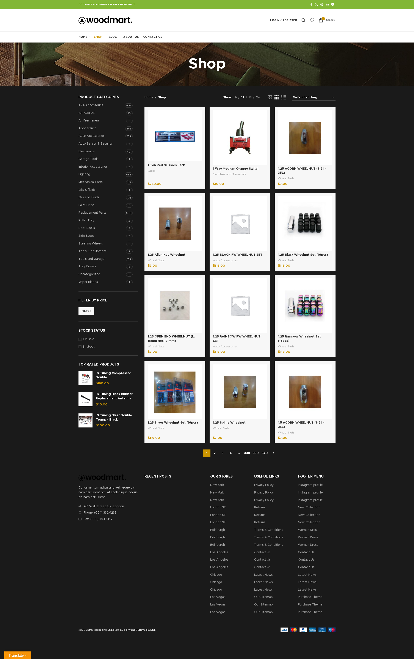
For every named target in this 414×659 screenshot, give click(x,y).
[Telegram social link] (333, 5)
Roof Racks (86, 228)
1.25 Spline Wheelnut (229, 422)
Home (148, 97)
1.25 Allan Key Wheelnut (166, 254)
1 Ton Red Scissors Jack (166, 165)
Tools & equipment (92, 251)
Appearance (87, 128)
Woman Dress (308, 529)
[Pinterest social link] (322, 5)
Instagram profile (310, 485)
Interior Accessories (93, 166)
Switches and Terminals (229, 174)
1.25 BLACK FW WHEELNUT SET (237, 254)
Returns (259, 507)
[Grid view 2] (270, 97)
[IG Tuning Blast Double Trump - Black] (85, 420)
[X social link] (316, 5)
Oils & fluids (87, 189)
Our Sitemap (263, 597)
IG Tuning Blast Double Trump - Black (114, 417)
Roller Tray (86, 220)
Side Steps (86, 235)
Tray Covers (87, 266)
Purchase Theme (310, 597)
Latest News (263, 574)
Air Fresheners (89, 120)
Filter (86, 311)
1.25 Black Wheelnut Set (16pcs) (303, 254)
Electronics (86, 151)
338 (247, 453)
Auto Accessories (91, 135)
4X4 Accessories (90, 105)
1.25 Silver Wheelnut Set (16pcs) (173, 422)
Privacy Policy (264, 485)
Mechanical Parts (90, 182)
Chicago (216, 574)
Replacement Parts (92, 212)
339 (256, 453)
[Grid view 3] (276, 97)
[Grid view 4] (283, 97)
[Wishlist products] (312, 20)
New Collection (309, 507)
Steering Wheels (90, 243)
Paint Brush (86, 205)
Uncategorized (89, 274)
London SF (218, 507)
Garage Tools (88, 159)
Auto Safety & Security (95, 143)
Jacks (151, 170)
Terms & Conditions (268, 529)
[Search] (303, 20)
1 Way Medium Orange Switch (236, 168)
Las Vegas (217, 597)
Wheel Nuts (286, 178)
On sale (88, 339)
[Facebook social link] (311, 5)
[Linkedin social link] (327, 5)
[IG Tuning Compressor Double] (85, 378)
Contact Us (262, 552)
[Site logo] (105, 20)
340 (265, 453)
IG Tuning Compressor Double (113, 375)
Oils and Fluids (88, 197)
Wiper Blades (88, 282)
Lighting (84, 174)
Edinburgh (217, 529)
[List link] (108, 512)
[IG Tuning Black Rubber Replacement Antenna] (85, 399)
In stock (88, 346)
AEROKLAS (86, 113)
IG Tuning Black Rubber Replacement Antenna (114, 396)
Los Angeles (219, 552)
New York (217, 485)
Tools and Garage (91, 258)
